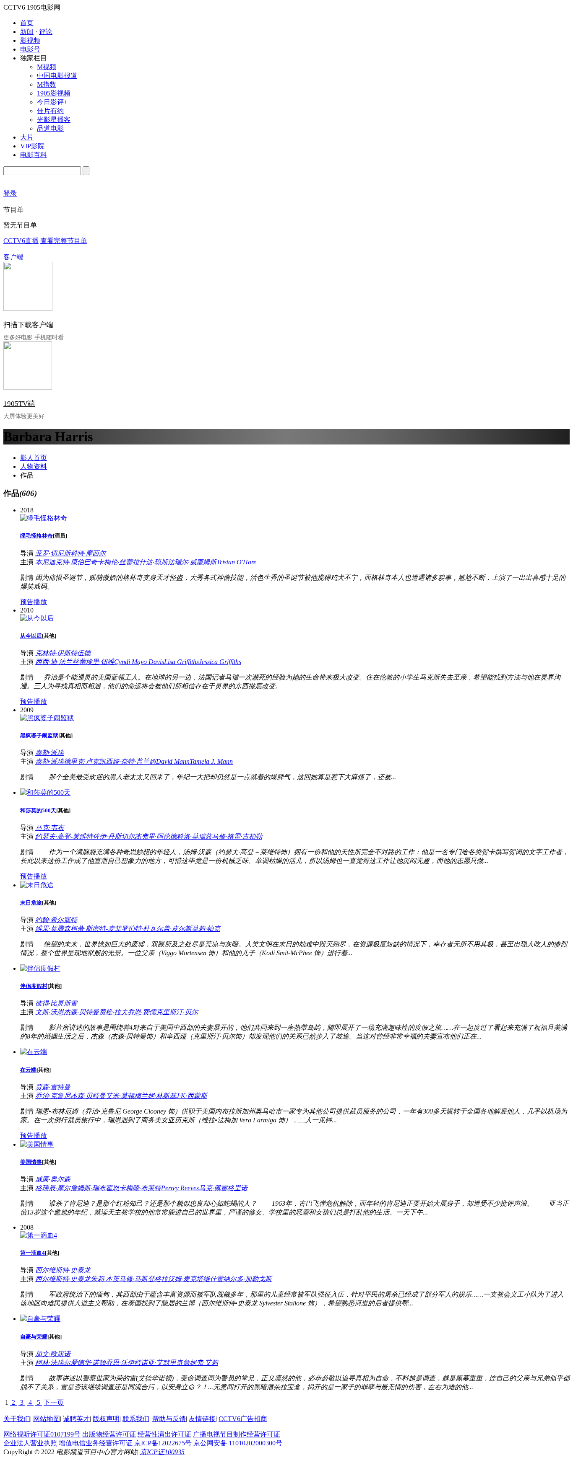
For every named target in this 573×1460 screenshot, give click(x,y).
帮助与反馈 (169, 1418)
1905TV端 (19, 404)
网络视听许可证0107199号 (42, 1434)
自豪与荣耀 (33, 1336)
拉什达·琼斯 (150, 562)
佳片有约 (50, 110)
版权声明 (106, 1418)
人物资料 (33, 466)
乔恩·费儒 (142, 1012)
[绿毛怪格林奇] (43, 518)
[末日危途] (37, 885)
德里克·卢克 (81, 761)
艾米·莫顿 (120, 1095)
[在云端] (33, 1051)
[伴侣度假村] (40, 968)
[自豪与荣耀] (40, 1318)
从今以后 (31, 636)
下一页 (54, 1402)
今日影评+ (52, 102)
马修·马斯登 (136, 1278)
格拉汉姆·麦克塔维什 (185, 1278)
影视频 (30, 40)
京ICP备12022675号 (163, 1443)
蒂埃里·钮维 (96, 661)
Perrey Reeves (180, 1187)
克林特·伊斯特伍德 (63, 652)
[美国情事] (37, 1144)
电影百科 (33, 154)
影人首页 (33, 457)
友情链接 (202, 1418)
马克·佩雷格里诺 (223, 1187)
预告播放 (33, 601)
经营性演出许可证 (164, 1434)
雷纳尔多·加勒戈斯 (244, 1278)
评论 (45, 31)
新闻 (27, 31)
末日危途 (31, 902)
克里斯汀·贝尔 (177, 1012)
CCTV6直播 (21, 240)
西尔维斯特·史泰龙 (63, 1270)
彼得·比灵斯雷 (56, 1003)
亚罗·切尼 (49, 553)
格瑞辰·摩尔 (52, 1187)
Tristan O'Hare (236, 562)
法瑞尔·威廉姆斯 (192, 562)
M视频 (46, 66)
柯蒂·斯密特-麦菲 (95, 928)
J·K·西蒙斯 (191, 1095)
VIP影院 (32, 146)
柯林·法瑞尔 (52, 1362)
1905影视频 (53, 93)
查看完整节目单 (63, 240)
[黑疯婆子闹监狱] (47, 717)
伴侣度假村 (33, 986)
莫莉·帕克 (206, 928)
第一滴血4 (32, 1253)
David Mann (173, 761)
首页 (27, 22)
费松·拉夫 (113, 1012)
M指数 (46, 84)
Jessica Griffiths (220, 661)
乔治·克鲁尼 (52, 1095)
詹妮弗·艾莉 (200, 1362)
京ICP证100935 (162, 1451)
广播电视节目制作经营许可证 (236, 1434)
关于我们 (16, 1418)
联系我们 (135, 1418)
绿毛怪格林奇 (36, 535)
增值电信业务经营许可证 (96, 1443)
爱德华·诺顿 (88, 1362)
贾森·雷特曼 (52, 1086)
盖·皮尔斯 (177, 928)
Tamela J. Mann (211, 761)
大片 (27, 137)
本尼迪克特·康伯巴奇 (66, 562)
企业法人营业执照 (30, 1443)
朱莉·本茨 (105, 1278)
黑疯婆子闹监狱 (39, 735)
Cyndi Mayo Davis (139, 661)
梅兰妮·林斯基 (155, 1095)
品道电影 (50, 128)
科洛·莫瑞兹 (194, 836)
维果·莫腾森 (52, 928)
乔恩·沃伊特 (123, 1362)
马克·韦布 (49, 827)
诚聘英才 (76, 1418)
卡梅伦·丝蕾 (115, 562)
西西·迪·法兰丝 (57, 661)
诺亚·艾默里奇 (162, 1362)
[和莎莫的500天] (45, 792)
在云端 (28, 1070)
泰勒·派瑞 (49, 752)
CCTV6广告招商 (243, 1418)
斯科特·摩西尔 (85, 553)
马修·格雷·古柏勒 (237, 836)
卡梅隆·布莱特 (140, 1187)
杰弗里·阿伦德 (156, 836)
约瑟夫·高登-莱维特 (64, 836)
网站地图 (46, 1418)
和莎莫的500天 (38, 810)
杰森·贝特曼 (81, 1012)
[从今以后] (37, 618)
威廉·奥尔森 (52, 1179)
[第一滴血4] (38, 1235)
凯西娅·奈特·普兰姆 (127, 761)
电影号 (30, 49)
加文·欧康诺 (52, 1353)
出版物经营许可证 (109, 1434)
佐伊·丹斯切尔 (114, 836)
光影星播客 (53, 119)
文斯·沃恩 (49, 1012)
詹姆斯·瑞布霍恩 (94, 1187)
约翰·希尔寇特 (56, 919)
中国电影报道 (57, 75)
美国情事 (31, 1162)
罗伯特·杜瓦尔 (142, 928)
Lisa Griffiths (181, 661)
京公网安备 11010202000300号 (237, 1443)
